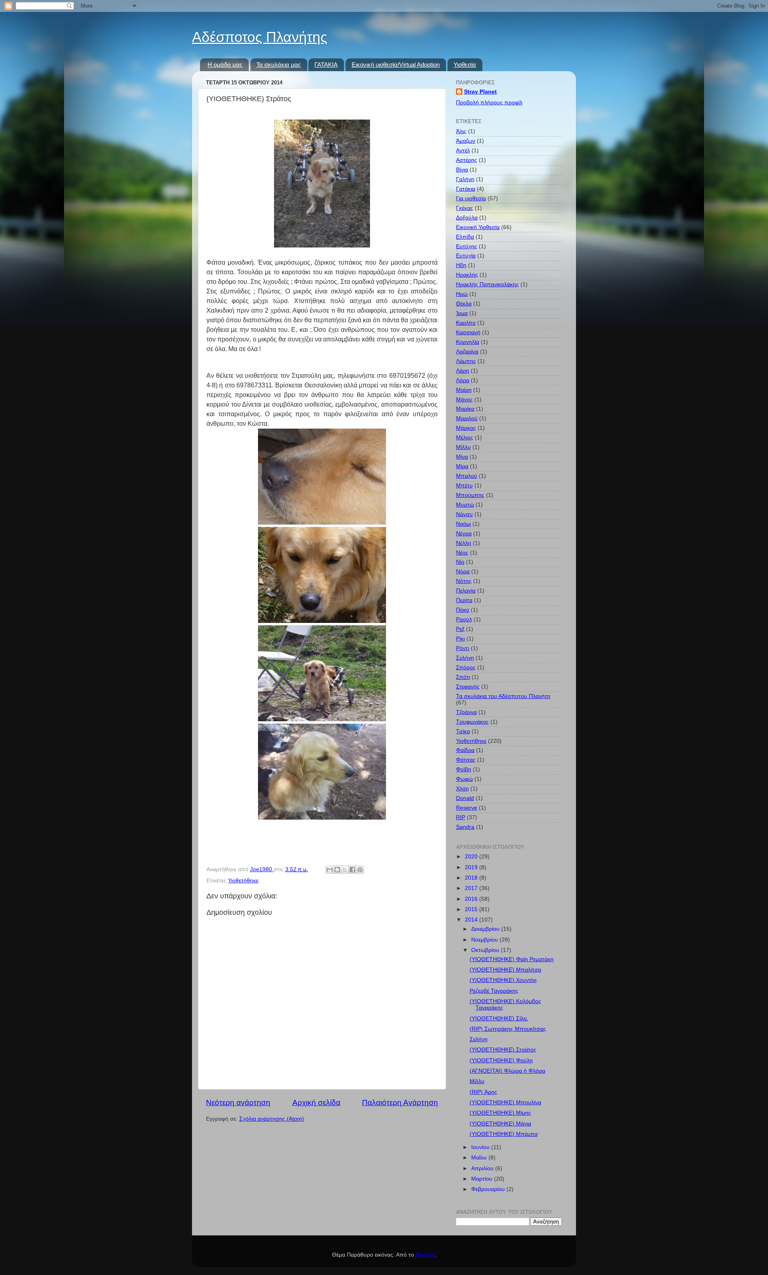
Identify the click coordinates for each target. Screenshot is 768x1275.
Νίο (460, 562)
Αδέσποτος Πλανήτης (259, 37)
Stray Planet (480, 92)
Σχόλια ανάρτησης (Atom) (271, 1119)
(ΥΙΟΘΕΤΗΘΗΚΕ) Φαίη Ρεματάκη (512, 959)
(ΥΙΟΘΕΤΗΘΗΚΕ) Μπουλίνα (505, 1102)
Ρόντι (462, 648)
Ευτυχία (466, 256)
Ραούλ (464, 620)
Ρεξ (460, 629)
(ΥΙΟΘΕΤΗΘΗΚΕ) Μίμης (500, 1113)
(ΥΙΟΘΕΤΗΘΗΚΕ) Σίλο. (499, 1019)
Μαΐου (479, 1158)
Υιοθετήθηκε (243, 881)
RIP (460, 817)
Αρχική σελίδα (316, 1102)
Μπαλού (466, 476)
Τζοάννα (466, 712)
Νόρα (463, 572)
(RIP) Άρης (483, 1092)
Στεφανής (468, 687)
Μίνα (462, 457)
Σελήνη (465, 658)
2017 (472, 888)
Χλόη (462, 789)
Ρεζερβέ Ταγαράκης (494, 991)
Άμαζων (465, 141)
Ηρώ (462, 294)
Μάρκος (466, 428)
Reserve (466, 808)
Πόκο (462, 610)
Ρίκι (460, 639)
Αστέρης (466, 160)
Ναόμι (463, 524)
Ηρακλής (467, 275)
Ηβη (461, 265)
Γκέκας (464, 208)
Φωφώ (464, 779)
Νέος (462, 553)
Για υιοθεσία (471, 199)
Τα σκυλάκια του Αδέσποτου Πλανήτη (503, 696)
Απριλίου (483, 1168)
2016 (472, 899)
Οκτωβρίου (486, 950)
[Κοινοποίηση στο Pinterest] (360, 870)
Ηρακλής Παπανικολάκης (487, 284)
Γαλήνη (465, 179)
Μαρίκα (465, 409)
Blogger (425, 1255)
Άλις (461, 131)
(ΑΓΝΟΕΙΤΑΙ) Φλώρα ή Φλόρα (507, 1071)
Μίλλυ (463, 447)
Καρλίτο (466, 323)
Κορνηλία (467, 342)
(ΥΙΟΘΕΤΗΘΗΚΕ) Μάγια (500, 1124)
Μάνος (464, 400)
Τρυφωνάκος (472, 722)
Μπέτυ (464, 486)
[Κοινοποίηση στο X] (345, 870)
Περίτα (464, 600)
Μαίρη (464, 390)
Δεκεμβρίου (486, 929)
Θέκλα (464, 304)
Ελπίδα (465, 237)
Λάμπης (466, 361)
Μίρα (462, 466)
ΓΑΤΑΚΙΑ (326, 64)
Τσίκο (463, 731)
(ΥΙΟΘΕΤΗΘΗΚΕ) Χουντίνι (503, 980)
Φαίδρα (465, 750)
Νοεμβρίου (485, 940)
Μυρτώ (465, 505)
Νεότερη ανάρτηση (238, 1102)
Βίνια (462, 170)
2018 (472, 878)
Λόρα (462, 380)
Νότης (464, 581)
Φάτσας (466, 760)
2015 (472, 909)
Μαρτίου (482, 1179)
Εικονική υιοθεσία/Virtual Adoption (396, 64)
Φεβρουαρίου (488, 1189)
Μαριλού (467, 418)
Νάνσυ (464, 514)
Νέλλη (463, 543)
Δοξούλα (467, 218)
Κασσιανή (468, 332)
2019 (472, 867)
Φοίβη (463, 769)
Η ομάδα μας (225, 64)
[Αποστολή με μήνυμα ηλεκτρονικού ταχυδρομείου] (330, 870)
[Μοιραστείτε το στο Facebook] (352, 870)
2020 (472, 857)
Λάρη (462, 371)
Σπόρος (466, 667)
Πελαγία (466, 591)
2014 (472, 920)
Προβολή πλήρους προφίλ (489, 103)
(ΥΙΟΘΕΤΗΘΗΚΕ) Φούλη (501, 1060)
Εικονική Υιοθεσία (478, 227)
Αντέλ (463, 151)
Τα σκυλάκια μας (278, 64)
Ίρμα (462, 313)
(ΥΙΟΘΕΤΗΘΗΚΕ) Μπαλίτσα (505, 970)
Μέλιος (464, 438)
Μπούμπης (470, 495)
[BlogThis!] (337, 870)
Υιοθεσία (465, 64)
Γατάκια (465, 189)
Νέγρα (464, 534)
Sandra (465, 827)
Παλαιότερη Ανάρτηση (400, 1102)
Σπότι (463, 677)
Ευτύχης (466, 246)
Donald (465, 798)
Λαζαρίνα (467, 352)
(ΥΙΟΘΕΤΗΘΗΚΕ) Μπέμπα (504, 1134)
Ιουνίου (481, 1147)
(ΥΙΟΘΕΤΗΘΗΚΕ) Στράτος (503, 1050)
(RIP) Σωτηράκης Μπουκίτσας (508, 1029)
